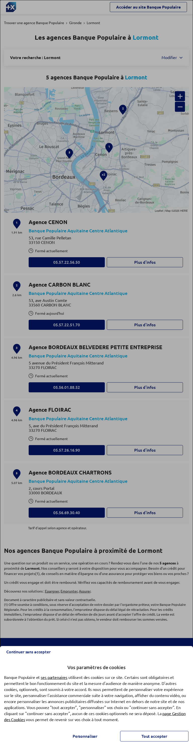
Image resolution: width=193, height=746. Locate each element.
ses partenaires (54, 677)
